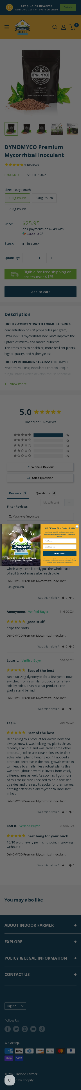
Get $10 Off (59, 553)
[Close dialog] (77, 526)
